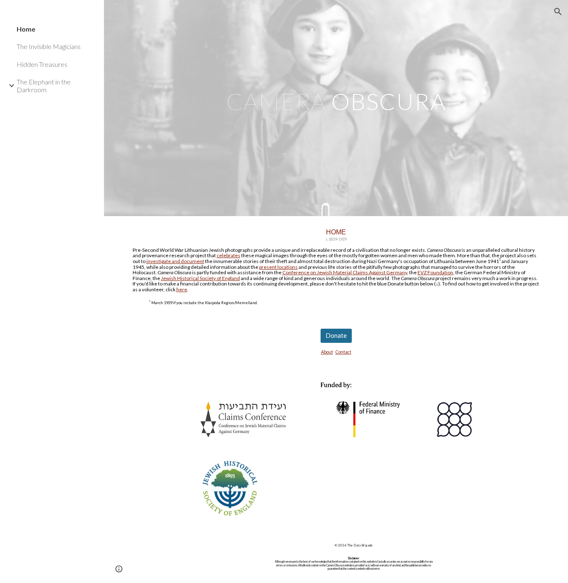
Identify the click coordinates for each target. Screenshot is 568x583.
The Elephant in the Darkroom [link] (44, 85)
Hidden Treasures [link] (42, 64)
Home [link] (26, 29)
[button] (558, 12)
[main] (336, 108)
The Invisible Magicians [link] (49, 46)
